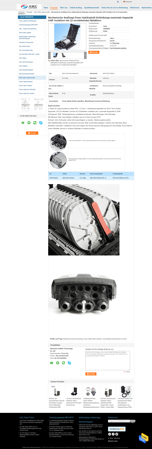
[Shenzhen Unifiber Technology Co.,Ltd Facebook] (113, 434)
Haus (46, 8)
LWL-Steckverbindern (26, 62)
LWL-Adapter (23, 66)
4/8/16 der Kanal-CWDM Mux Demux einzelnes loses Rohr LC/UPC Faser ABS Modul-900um (91, 426)
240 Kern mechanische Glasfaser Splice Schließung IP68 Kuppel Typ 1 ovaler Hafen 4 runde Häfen (108, 403)
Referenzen (134, 8)
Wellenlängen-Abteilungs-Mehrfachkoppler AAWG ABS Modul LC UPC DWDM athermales (91, 439)
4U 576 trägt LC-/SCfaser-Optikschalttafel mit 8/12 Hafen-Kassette (30, 434)
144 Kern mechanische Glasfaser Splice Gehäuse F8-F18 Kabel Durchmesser (73, 402)
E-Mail (110, 438)
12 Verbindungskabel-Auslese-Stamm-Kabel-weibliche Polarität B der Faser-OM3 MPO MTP (61, 422)
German (128, 2)
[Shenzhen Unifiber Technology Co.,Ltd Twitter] (116, 434)
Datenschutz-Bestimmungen (31, 447)
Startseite (21, 12)
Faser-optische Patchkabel (27, 21)
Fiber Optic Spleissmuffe (42, 12)
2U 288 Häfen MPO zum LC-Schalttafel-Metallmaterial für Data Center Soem (30, 428)
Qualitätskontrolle (91, 8)
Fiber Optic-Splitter (25, 33)
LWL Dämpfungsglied (26, 70)
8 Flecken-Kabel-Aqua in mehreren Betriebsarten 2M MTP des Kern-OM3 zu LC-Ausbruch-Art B (61, 428)
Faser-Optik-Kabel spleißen (93, 339)
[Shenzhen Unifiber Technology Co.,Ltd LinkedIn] (109, 434)
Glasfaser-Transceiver (26, 42)
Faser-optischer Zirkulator (27, 89)
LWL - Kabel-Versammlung (27, 29)
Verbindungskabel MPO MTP (28, 25)
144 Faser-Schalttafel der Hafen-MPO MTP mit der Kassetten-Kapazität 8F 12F (32, 422)
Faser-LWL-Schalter (25, 85)
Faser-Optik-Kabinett (25, 82)
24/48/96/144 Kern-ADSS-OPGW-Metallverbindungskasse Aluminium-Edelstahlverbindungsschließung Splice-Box (91, 404)
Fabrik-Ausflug (76, 8)
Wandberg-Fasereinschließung (73, 339)
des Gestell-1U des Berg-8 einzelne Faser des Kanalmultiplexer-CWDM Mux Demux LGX (90, 432)
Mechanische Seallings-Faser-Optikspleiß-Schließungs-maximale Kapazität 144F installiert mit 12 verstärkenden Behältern (66, 63)
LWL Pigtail (22, 58)
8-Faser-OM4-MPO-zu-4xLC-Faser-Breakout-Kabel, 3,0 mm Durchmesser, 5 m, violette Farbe (61, 434)
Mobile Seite (113, 441)
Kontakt (95, 52)
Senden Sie (133, 421)
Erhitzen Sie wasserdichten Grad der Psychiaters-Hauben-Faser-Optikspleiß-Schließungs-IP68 (56, 403)
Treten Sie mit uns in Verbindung (114, 8)
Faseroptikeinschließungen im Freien (115, 339)
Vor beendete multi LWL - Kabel (29, 54)
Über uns (64, 8)
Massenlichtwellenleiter (26, 74)
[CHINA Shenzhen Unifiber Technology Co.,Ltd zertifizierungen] (25, 105)
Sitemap (117, 438)
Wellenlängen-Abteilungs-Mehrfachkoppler (27, 37)
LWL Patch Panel (24, 46)
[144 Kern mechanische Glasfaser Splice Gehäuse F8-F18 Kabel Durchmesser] (74, 392)
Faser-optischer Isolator (26, 93)
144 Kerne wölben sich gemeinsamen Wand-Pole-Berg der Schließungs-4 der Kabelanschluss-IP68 (125, 403)
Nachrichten (147, 8)
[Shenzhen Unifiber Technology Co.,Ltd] (29, 6)
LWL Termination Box (26, 50)
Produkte (54, 8)
